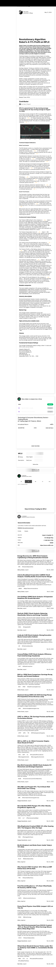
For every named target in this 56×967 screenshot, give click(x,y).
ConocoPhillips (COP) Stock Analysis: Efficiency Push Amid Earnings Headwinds (34, 655)
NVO (19, 818)
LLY (24, 818)
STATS (35, 427)
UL (27, 754)
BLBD (19, 778)
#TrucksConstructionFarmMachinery (32, 778)
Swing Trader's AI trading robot (27, 45)
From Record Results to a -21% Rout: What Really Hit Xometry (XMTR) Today (34, 886)
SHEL (19, 627)
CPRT (19, 733)
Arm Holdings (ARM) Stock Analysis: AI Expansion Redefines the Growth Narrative (35, 597)
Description (21, 460)
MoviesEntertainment (28, 528)
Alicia (18, 861)
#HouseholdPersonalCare (36, 754)
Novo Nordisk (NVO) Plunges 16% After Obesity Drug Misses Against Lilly (34, 806)
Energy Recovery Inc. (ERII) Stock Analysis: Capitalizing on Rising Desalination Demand (32, 556)
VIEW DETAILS (49, 428)
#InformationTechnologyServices (30, 797)
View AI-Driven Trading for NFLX (35, 509)
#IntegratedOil (26, 627)
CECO (19, 938)
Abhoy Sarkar (21, 569)
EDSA (19, 917)
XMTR (19, 898)
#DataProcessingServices (33, 686)
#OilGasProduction (27, 666)
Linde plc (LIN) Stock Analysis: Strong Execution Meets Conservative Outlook (34, 636)
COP (19, 666)
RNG (19, 837)
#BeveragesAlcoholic (23, 757)
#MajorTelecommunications (31, 588)
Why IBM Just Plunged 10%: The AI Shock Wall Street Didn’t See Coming (33, 787)
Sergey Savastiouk (22, 800)
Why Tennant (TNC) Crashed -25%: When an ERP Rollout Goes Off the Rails (34, 867)
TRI (28, 733)
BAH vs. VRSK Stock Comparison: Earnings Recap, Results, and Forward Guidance (35, 675)
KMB (19, 958)
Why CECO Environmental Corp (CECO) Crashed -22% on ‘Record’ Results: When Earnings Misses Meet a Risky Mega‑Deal (34, 927)
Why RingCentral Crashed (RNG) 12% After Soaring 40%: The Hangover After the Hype (35, 827)
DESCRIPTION (21, 427)
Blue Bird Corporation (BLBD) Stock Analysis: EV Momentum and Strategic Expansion (34, 766)
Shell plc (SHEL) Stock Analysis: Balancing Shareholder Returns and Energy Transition (32, 614)
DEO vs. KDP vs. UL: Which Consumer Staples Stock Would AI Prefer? (33, 742)
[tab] (21, 481)
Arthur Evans (20, 689)
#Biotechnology (27, 917)
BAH (19, 686)
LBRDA (20, 588)
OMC (19, 708)
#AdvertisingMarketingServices (31, 708)
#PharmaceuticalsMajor (32, 818)
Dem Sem (25, 11)
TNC (19, 877)
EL (27, 958)
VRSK (24, 686)
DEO (19, 754)
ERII (19, 566)
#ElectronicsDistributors (29, 898)
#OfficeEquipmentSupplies (38, 733)
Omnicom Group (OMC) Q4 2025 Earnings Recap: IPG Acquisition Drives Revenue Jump (34, 695)
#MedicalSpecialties (28, 858)
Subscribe (35, 464)
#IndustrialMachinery (28, 877)
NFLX (42, 49)
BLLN (19, 858)
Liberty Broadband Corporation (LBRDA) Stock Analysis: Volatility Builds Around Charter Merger (34, 575)
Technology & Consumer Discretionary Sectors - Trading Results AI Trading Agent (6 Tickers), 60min (33, 419)
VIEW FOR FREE (35, 446)
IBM (19, 797)
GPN (24, 733)
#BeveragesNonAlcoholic (37, 757)
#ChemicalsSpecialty (27, 646)
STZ (24, 958)
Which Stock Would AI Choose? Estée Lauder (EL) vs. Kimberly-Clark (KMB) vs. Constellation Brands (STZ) (35, 947)
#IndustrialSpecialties (27, 566)
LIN (19, 646)
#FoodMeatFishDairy (23, 960)
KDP (24, 754)
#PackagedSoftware (28, 837)
